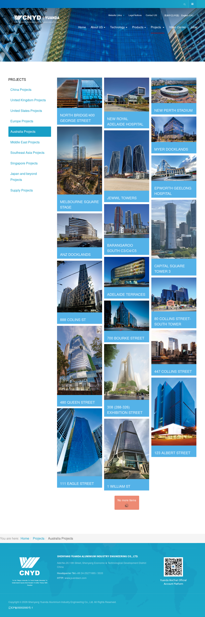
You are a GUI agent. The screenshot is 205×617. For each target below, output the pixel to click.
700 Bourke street (125, 337)
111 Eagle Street (77, 483)
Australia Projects (22, 131)
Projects (156, 27)
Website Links (115, 15)
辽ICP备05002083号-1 (20, 607)
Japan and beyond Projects (23, 176)
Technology (117, 27)
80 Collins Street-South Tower (172, 321)
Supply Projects (21, 190)
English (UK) (187, 15)
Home (82, 27)
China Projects (20, 89)
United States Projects (26, 110)
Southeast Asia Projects (27, 152)
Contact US (151, 15)
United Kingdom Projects (28, 100)
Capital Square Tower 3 (169, 268)
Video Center (177, 27)
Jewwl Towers (122, 197)
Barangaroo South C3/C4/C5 (122, 247)
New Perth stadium (173, 110)
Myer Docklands (171, 149)
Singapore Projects (24, 163)
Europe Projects (21, 121)
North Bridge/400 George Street (77, 117)
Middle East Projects (25, 142)
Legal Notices (135, 15)
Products (137, 27)
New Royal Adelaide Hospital (125, 121)
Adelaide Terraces (126, 294)
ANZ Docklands (75, 254)
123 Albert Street (172, 452)
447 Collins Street (173, 371)
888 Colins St (73, 319)
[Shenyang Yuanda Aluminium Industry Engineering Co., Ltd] (37, 20)
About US (97, 27)
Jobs (194, 27)
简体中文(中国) (171, 15)
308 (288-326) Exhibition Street (125, 409)
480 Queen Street (77, 402)
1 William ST (118, 486)
